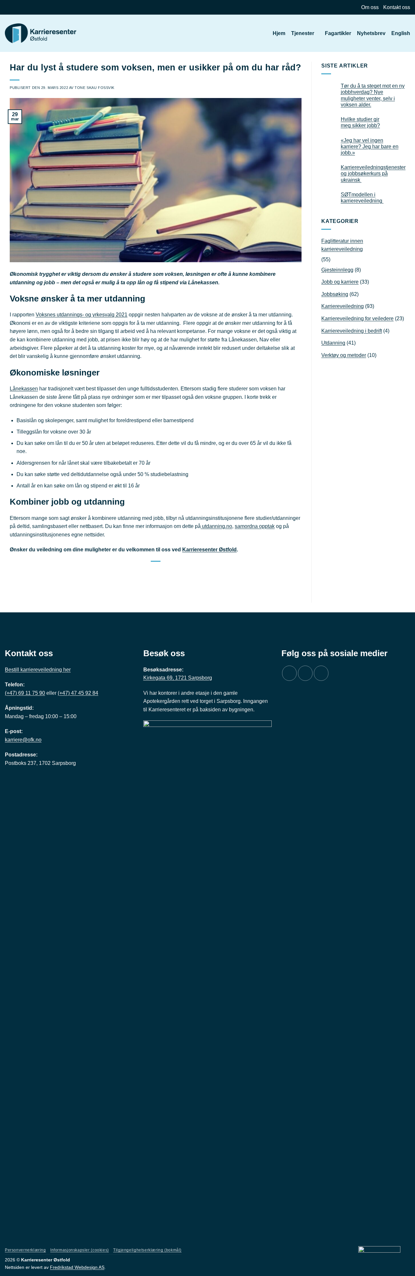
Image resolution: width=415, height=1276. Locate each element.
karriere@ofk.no (23, 739)
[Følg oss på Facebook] (289, 673)
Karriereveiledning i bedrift (351, 331)
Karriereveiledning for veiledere (357, 318)
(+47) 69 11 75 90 (25, 693)
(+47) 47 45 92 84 (78, 693)
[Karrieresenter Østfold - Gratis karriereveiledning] (40, 33)
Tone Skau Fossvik (94, 88)
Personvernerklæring (25, 1250)
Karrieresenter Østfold (209, 549)
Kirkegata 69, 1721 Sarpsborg (177, 678)
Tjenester (302, 33)
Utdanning (333, 343)
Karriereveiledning (342, 306)
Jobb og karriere (340, 282)
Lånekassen (24, 388)
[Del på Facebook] (147, 571)
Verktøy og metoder (343, 355)
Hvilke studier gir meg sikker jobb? (360, 122)
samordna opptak (255, 526)
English (400, 33)
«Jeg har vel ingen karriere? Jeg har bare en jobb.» (369, 146)
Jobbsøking (334, 294)
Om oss (370, 7)
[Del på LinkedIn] (163, 571)
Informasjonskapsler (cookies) (79, 1250)
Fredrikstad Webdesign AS (77, 1267)
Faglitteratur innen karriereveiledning (342, 245)
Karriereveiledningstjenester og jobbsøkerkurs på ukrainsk (373, 173)
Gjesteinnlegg (337, 270)
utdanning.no (216, 526)
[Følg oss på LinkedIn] (321, 673)
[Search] (264, 33)
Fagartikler (338, 33)
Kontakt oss (396, 7)
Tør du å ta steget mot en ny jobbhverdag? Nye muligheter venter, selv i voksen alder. (373, 95)
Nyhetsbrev (371, 33)
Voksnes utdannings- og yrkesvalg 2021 (81, 314)
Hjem (279, 33)
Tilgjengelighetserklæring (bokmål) (147, 1250)
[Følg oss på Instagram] (305, 673)
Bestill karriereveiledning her (38, 669)
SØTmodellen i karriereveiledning (362, 197)
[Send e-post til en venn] (155, 571)
